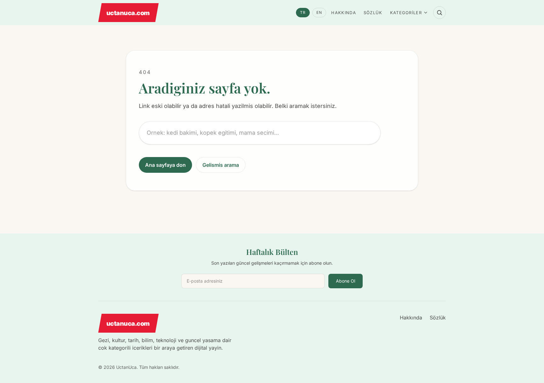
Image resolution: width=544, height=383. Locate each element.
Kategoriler (406, 12)
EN (319, 12)
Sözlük (373, 12)
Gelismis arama (220, 165)
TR (303, 12)
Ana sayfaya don (165, 165)
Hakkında (343, 12)
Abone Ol (345, 281)
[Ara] (439, 12)
